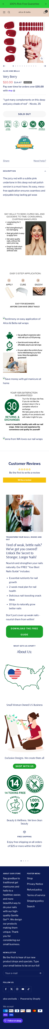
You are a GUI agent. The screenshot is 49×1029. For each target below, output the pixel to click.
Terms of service (36, 895)
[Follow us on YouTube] (23, 989)
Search (31, 906)
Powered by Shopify (30, 999)
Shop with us (24, 766)
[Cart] (44, 12)
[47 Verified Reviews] (24, 154)
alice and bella (11, 71)
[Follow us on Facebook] (6, 989)
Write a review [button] (24, 480)
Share (6, 160)
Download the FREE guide (24, 631)
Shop (30, 878)
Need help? (40, 160)
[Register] (40, 973)
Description (9, 171)
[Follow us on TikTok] (28, 989)
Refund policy (34, 889)
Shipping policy (35, 900)
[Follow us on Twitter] (11, 989)
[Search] (9, 12)
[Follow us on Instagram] (17, 989)
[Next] (45, 66)
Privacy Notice (35, 884)
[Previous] (4, 66)
